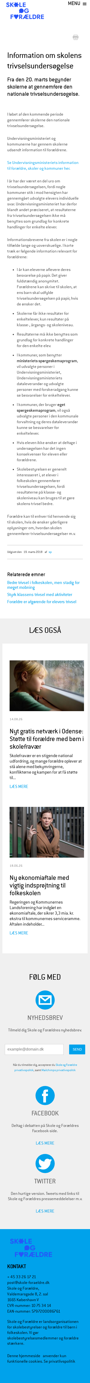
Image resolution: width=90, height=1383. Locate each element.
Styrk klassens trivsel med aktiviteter (39, 594)
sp (50, 552)
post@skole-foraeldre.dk (28, 1282)
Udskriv (76, 38)
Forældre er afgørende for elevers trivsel (41, 601)
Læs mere (19, 786)
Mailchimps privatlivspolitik (59, 1070)
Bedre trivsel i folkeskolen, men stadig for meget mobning (43, 585)
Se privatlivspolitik (59, 1361)
